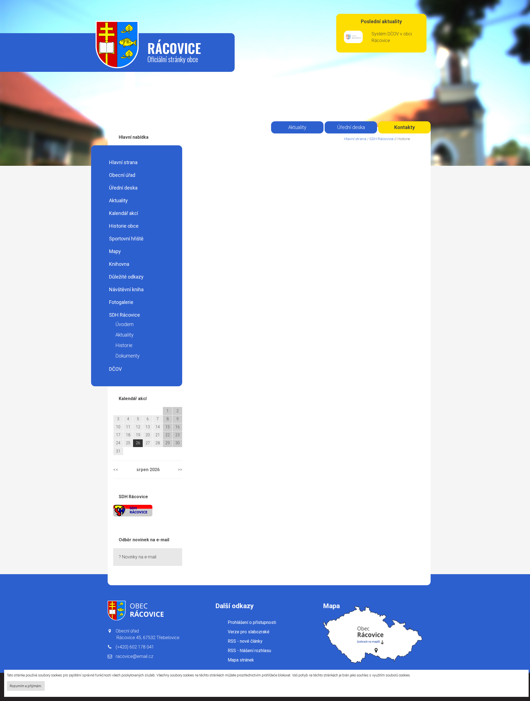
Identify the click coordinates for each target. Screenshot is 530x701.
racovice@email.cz (134, 656)
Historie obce (124, 226)
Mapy (115, 251)
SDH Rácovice (124, 315)
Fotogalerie (121, 302)
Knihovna (119, 264)
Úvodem (124, 324)
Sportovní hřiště (126, 238)
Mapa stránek (241, 660)
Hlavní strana (123, 162)
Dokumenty (127, 356)
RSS (245, 641)
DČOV (115, 369)
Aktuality (118, 200)
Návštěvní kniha (126, 289)
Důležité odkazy (126, 277)
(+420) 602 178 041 (135, 647)
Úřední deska (123, 188)
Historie (123, 345)
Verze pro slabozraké (248, 631)
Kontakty (404, 127)
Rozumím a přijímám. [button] (26, 686)
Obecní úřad (122, 175)
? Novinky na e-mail (137, 557)
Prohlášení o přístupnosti (252, 622)
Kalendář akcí (123, 213)
